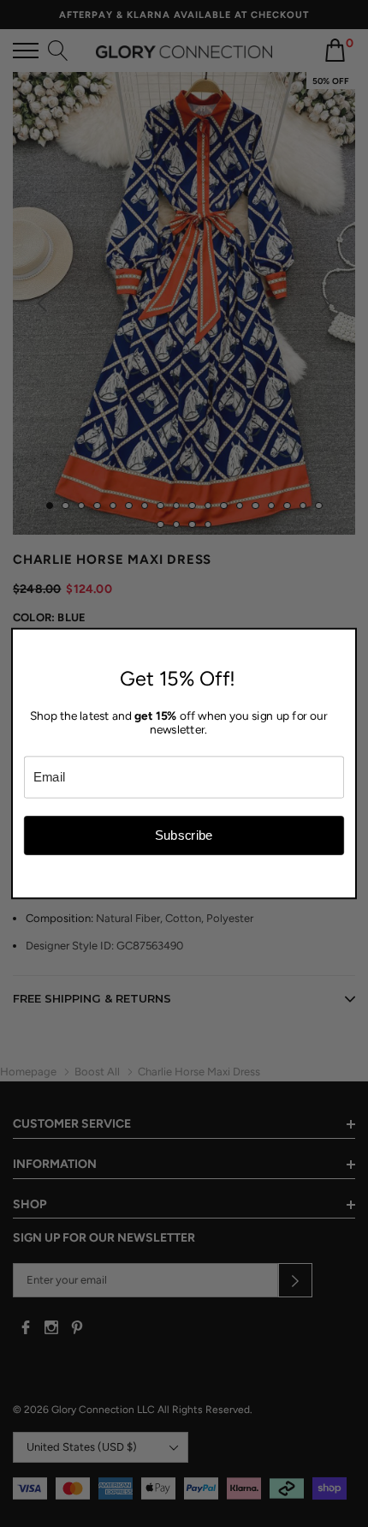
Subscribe (184, 835)
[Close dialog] (346, 639)
